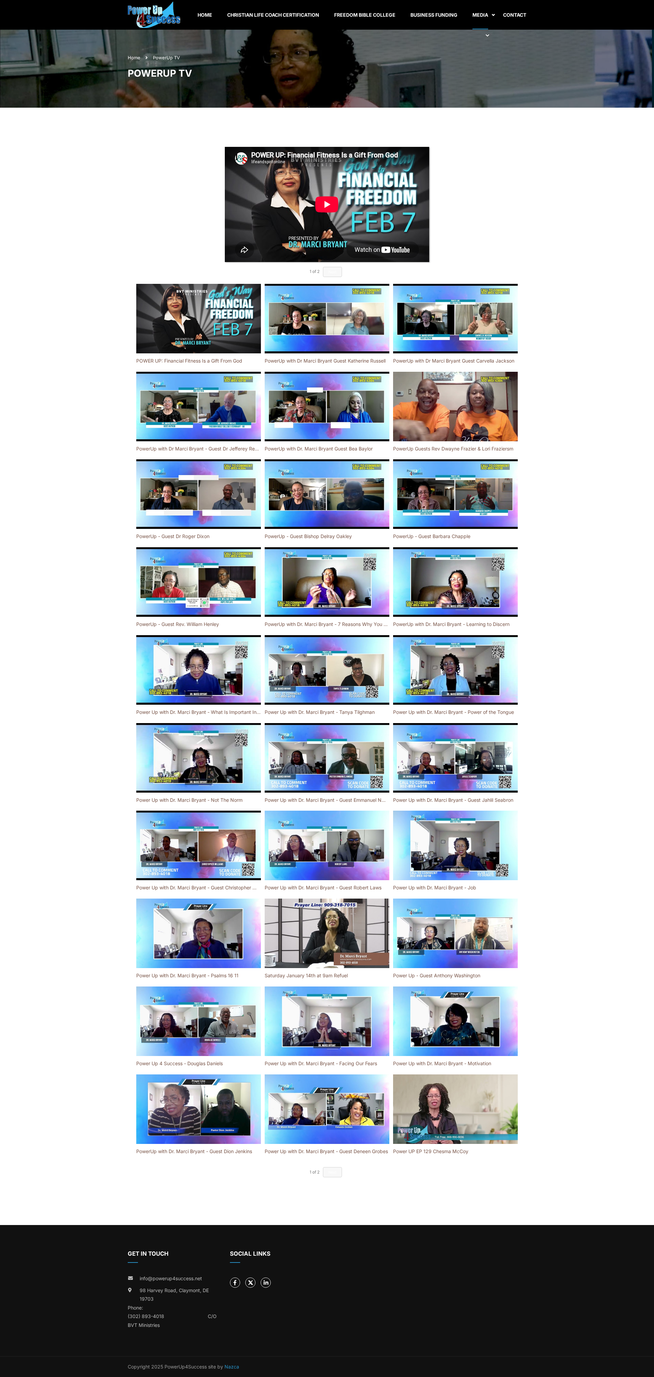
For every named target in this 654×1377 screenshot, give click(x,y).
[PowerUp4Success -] (154, 15)
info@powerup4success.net (171, 1278)
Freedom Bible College (364, 15)
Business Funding (433, 15)
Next (332, 1172)
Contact (514, 15)
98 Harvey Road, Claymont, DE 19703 (174, 1294)
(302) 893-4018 (146, 1316)
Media (480, 15)
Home (205, 15)
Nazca (231, 1367)
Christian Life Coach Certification (273, 15)
